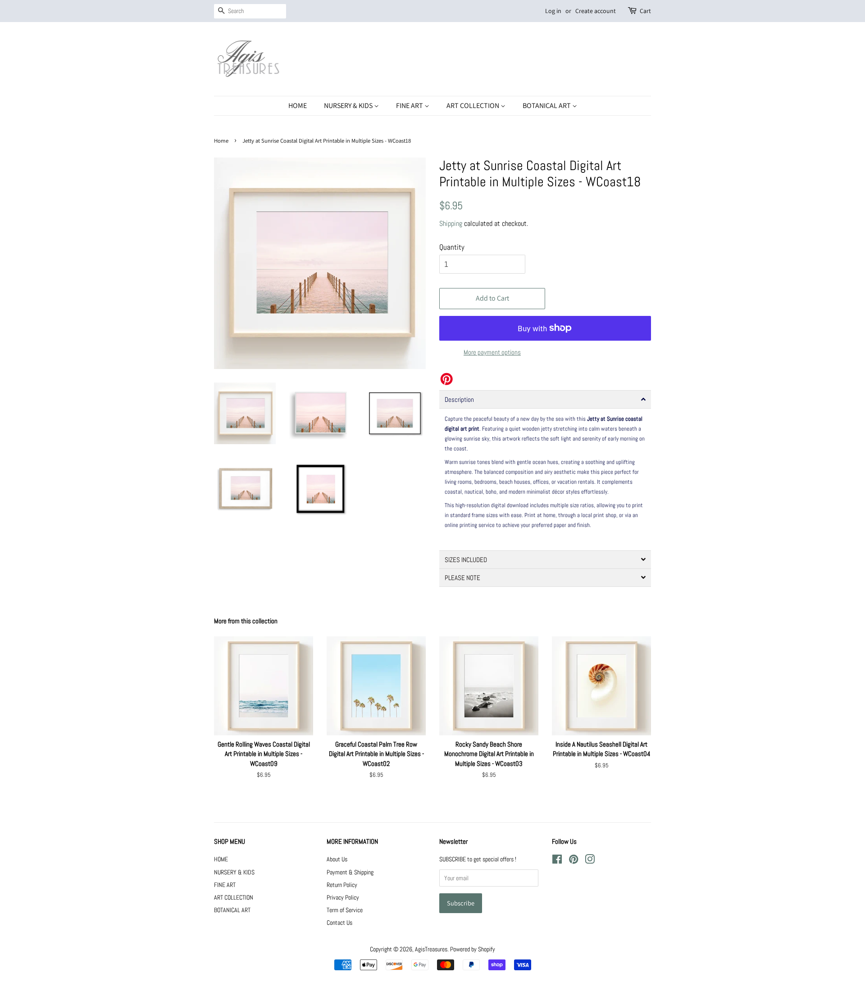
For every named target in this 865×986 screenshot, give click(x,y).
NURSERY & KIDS (349, 105)
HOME (297, 105)
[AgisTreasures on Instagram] (590, 861)
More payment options (492, 352)
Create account (595, 11)
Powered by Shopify (472, 949)
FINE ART (410, 105)
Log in (553, 11)
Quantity (451, 247)
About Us (337, 859)
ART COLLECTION (473, 105)
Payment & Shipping (350, 872)
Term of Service (345, 910)
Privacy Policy (343, 897)
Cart (645, 11)
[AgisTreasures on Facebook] (557, 861)
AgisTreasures (431, 949)
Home (221, 140)
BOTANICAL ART (547, 105)
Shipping (450, 223)
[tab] (545, 399)
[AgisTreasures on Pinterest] (573, 861)
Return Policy (342, 885)
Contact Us (339, 922)
